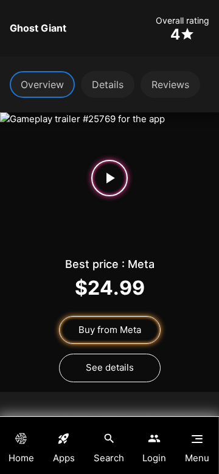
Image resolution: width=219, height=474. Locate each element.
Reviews (170, 84)
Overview (42, 84)
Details (107, 84)
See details (110, 367)
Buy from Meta (109, 329)
